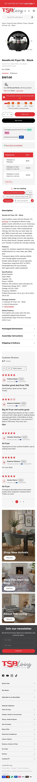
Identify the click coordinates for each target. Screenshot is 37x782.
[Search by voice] (32, 17)
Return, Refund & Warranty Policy (22, 771)
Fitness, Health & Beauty (9, 719)
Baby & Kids (5, 729)
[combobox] (18, 17)
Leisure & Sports (7, 739)
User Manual (9, 307)
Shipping (13, 768)
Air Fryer (5, 221)
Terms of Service (6, 771)
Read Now (9, 588)
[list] (18, 41)
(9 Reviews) (13, 73)
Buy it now (18, 120)
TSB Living (9, 765)
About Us (9, 619)
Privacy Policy (6, 768)
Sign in (6, 91)
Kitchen (19, 23)
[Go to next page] (24, 501)
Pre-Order (5, 749)
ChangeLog (5, 774)
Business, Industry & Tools (10, 744)
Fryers (25, 23)
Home (4, 23)
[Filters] (9, 368)
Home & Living (11, 23)
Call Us (32, 4)
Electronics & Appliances (9, 734)
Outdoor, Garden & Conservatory (12, 714)
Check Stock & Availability (13, 145)
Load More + (9, 181)
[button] (29, 11)
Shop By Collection (8, 706)
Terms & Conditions (23, 768)
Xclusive (4, 754)
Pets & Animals (6, 724)
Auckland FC (6, 759)
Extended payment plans (11, 137)
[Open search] (4, 368)
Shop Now (9, 558)
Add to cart (24, 114)
